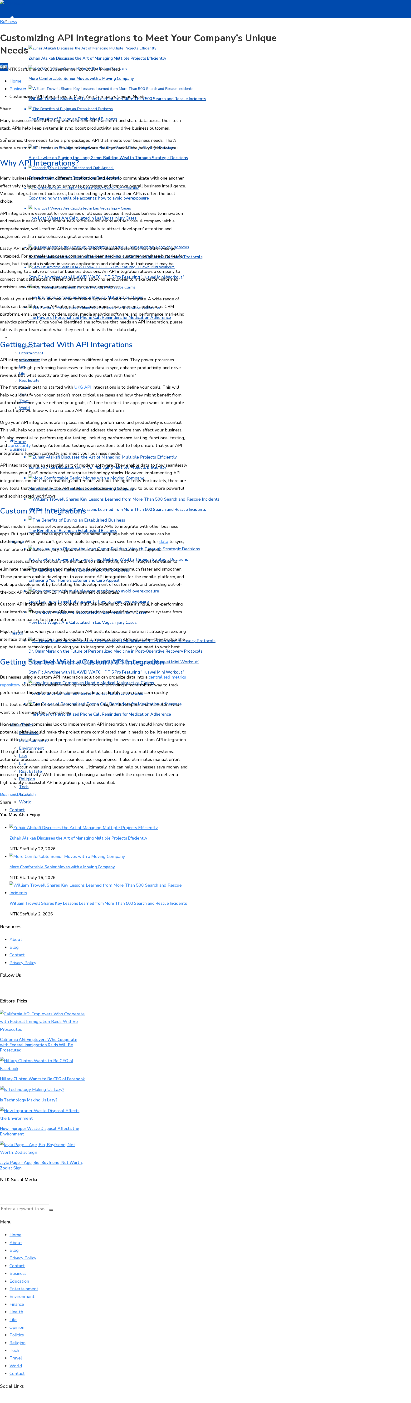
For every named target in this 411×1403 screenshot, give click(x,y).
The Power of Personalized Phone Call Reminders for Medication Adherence (100, 714)
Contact (17, 810)
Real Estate (29, 380)
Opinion (17, 1327)
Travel (16, 1358)
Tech (24, 787)
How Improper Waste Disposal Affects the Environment (39, 1131)
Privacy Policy (23, 963)
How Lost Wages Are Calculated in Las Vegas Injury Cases (83, 622)
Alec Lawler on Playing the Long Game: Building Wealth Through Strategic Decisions (108, 158)
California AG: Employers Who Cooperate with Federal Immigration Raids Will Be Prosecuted (38, 1045)
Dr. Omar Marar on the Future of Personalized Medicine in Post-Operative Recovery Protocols (115, 651)
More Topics (24, 337)
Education (19, 1281)
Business (8, 21)
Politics (17, 1335)
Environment (22, 1296)
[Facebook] (0, 1192)
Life (13, 1320)
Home (15, 1235)
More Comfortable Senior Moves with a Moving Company (81, 78)
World (25, 802)
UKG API (82, 387)
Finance (17, 1304)
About (16, 939)
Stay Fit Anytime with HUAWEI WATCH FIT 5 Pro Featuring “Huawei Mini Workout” (106, 672)
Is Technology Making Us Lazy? (28, 1100)
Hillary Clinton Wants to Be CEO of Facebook (42, 1079)
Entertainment (31, 353)
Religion (17, 1343)
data (163, 541)
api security (19, 445)
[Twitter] (2, 1192)
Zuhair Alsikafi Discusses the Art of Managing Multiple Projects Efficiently (97, 58)
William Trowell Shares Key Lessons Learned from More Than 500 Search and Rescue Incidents (117, 509)
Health (16, 1312)
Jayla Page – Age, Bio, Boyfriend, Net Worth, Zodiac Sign (41, 1165)
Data (21, 794)
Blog (14, 947)
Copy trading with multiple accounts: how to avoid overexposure (89, 198)
